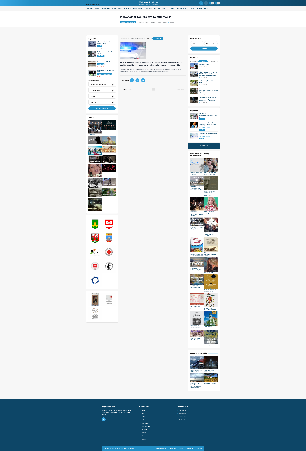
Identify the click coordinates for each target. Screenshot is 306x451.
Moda (120, 8)
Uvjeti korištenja (160, 449)
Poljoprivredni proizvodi (105, 74)
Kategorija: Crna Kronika (128, 22)
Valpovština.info (108, 406)
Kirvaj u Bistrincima (204, 64)
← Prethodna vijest (126, 89)
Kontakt (206, 8)
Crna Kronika (145, 423)
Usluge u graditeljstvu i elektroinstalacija (103, 42)
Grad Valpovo (183, 410)
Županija (144, 439)
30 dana (213, 61)
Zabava (192, 8)
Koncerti (144, 429)
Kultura (164, 8)
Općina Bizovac (183, 420)
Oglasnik (92, 38)
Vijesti (97, 8)
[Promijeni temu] (211, 3)
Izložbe (144, 436)
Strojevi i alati (102, 90)
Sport (114, 8)
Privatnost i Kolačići (176, 449)
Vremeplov (127, 8)
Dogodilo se (148, 8)
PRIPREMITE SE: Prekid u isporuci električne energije (208, 134)
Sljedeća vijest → (180, 89)
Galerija (199, 8)
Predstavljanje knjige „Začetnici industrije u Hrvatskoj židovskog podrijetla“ (207, 124)
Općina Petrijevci (184, 416)
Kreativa (171, 8)
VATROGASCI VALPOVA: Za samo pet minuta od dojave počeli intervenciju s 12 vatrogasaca (207, 99)
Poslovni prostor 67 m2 (103, 62)
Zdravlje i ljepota (182, 8)
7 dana (203, 61)
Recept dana (137, 8)
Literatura (101, 55)
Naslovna (90, 8)
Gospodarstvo (146, 426)
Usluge (100, 45)
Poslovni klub (106, 8)
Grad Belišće (182, 413)
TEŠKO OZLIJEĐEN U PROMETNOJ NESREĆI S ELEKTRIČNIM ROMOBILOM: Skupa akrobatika (208, 73)
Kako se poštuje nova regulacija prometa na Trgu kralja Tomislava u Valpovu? (208, 90)
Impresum (190, 449)
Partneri (157, 8)
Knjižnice (144, 420)
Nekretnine (101, 64)
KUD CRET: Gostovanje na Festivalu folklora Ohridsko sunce (208, 114)
